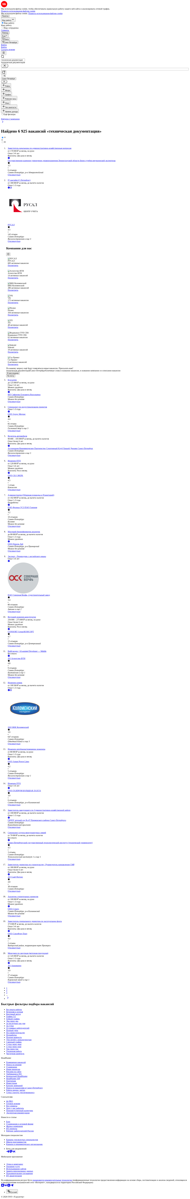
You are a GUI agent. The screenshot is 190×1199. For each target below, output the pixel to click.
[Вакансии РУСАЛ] (97, 206)
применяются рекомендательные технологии (52, 1180)
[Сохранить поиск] (3, 72)
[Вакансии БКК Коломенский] (97, 709)
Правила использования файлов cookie (45, 13)
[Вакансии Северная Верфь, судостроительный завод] (97, 578)
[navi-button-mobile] (3, 53)
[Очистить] (4, 66)
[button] (4, 45)
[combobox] (13, 60)
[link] (5, 39)
